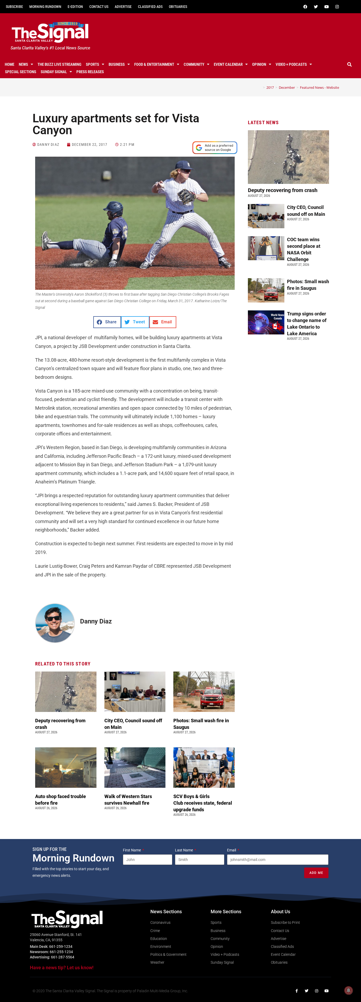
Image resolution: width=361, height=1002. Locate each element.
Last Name (184, 850)
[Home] (260, 87)
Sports (92, 64)
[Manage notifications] (348, 990)
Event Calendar (228, 64)
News (23, 64)
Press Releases (90, 71)
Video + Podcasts (291, 64)
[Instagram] (337, 7)
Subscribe (14, 6)
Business (117, 64)
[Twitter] (316, 7)
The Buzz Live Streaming (59, 64)
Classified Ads (150, 6)
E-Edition (75, 6)
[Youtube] (327, 7)
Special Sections (20, 71)
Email (232, 850)
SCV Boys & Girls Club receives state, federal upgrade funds (202, 803)
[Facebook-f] (296, 991)
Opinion (259, 64)
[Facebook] (305, 7)
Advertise (123, 6)
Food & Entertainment (154, 64)
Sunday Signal (54, 71)
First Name (132, 850)
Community (194, 64)
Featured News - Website (319, 87)
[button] (349, 64)
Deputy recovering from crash (283, 190)
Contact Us (98, 6)
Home (9, 64)
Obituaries (178, 6)
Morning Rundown (45, 6)
